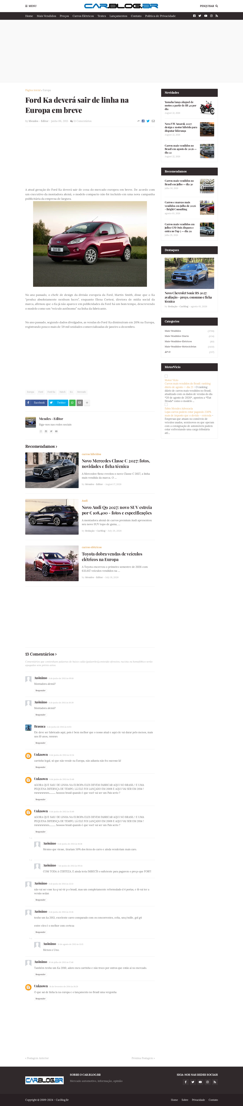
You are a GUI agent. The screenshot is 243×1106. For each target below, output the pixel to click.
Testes (101, 16)
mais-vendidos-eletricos (189, 341)
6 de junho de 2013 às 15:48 (61, 779)
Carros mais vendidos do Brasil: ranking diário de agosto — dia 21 (188, 385)
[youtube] (56, 431)
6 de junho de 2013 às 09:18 (61, 678)
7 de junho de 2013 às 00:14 (70, 866)
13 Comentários (82, 121)
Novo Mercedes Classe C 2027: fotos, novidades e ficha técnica (116, 463)
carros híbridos (91, 454)
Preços (64, 16)
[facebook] (46, 431)
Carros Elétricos (83, 16)
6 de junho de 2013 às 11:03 (59, 727)
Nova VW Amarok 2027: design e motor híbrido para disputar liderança (181, 127)
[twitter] (51, 431)
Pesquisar (207, 6)
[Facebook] (143, 121)
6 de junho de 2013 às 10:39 (61, 702)
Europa (47, 90)
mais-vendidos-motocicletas (189, 346)
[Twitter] (148, 121)
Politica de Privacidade (160, 16)
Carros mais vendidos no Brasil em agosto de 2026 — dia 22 (181, 149)
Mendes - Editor (51, 418)
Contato (136, 16)
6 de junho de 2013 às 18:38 (70, 844)
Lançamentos (118, 16)
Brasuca (39, 726)
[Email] (153, 121)
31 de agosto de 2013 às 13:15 (70, 944)
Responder (41, 690)
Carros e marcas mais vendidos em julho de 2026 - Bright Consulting (180, 206)
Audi (85, 500)
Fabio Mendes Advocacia (179, 408)
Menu (33, 6)
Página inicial (33, 90)
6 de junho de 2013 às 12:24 (61, 755)
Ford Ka (51, 392)
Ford (40, 392)
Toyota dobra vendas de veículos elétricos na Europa (112, 556)
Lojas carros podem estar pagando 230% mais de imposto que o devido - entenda (188, 413)
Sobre (185, 1100)
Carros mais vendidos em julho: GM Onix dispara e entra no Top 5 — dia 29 (180, 228)
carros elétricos (92, 547)
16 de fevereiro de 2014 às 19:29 (63, 986)
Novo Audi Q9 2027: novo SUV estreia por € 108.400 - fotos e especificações (117, 510)
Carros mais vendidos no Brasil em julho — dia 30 (179, 182)
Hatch (62, 392)
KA (71, 392)
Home (29, 16)
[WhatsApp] (72, 403)
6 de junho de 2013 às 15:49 (61, 811)
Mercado (81, 392)
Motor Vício (171, 380)
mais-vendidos (189, 331)
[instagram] (41, 431)
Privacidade (198, 1100)
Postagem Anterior (38, 1058)
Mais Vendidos (46, 16)
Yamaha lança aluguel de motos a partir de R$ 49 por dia (180, 105)
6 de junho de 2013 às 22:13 (61, 884)
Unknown (41, 754)
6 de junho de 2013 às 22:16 (61, 912)
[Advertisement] (121, 51)
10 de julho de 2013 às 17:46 (61, 962)
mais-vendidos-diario (189, 336)
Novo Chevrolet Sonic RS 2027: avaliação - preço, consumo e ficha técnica (188, 297)
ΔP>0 (189, 352)
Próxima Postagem (142, 1058)
